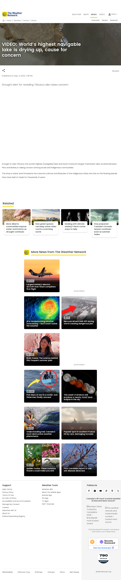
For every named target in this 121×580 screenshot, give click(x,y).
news (9, 20)
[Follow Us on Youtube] (101, 491)
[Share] (3, 70)
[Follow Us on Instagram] (95, 491)
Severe (26, 20)
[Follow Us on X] (118, 491)
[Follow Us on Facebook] (89, 491)
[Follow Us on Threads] (112, 491)
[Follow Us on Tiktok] (106, 491)
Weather (17, 20)
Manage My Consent (10, 504)
